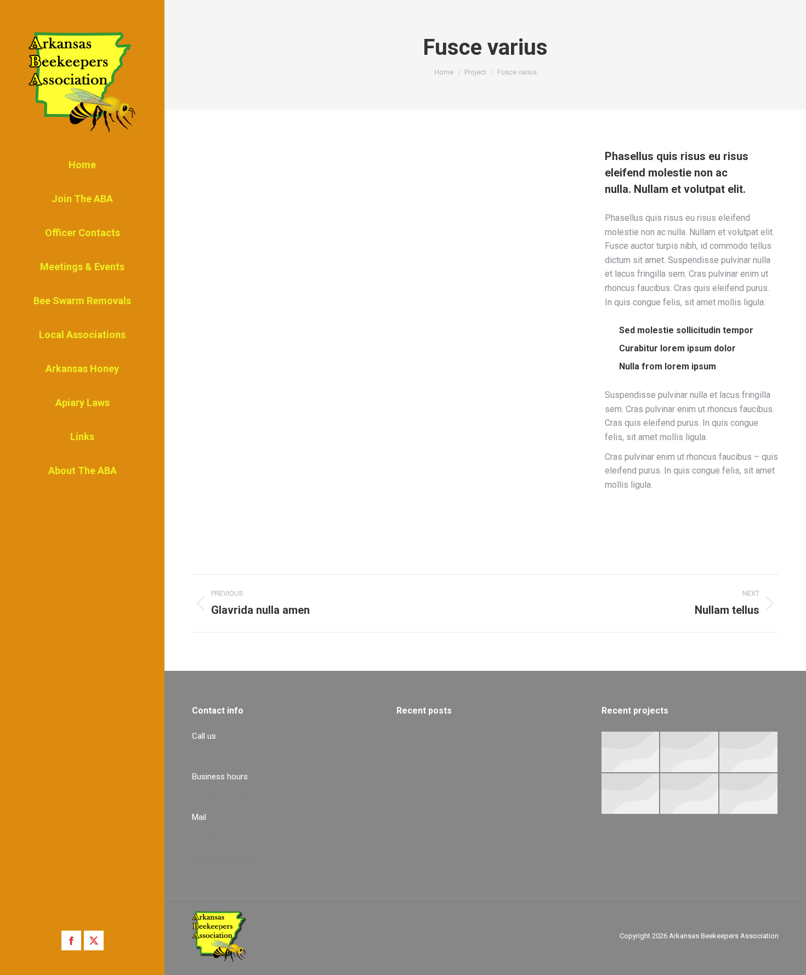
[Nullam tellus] (689, 752)
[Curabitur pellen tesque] (749, 794)
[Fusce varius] (749, 752)
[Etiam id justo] (689, 794)
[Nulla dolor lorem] (631, 752)
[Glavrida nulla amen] (631, 794)
